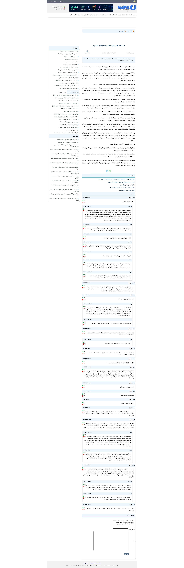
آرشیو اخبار (122, 31)
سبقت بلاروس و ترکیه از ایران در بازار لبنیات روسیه (122, 187)
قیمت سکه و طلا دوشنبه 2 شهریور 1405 (68, 103)
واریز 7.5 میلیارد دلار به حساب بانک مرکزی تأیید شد (66, 133)
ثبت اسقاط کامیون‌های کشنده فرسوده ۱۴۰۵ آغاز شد (66, 86)
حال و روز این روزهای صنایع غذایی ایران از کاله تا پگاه (121, 182)
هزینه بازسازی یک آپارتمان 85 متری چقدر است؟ (66, 98)
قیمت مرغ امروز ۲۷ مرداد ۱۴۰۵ (71, 130)
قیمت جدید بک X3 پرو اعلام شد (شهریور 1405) (67, 80)
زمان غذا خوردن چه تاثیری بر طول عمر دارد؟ (68, 142)
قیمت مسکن (104, 15)
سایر (71, 15)
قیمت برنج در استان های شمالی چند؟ (69, 51)
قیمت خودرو (121, 15)
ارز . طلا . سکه (128, 15)
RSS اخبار (130, 31)
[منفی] (82, 202)
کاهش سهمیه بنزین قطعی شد (71, 111)
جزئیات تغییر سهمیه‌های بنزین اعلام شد (69, 88)
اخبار (134, 15)
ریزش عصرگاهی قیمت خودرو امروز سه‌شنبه (68, 83)
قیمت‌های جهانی (78, 15)
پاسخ (130, 197)
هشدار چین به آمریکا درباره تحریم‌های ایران (68, 70)
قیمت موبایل (97, 15)
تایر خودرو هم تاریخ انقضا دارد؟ (126, 190)
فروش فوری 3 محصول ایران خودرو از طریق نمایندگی (66, 114)
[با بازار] (91, 8)
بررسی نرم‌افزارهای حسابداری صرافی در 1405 (67, 139)
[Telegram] (107, 172)
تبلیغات (55, 1)
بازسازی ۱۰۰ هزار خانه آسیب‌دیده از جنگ (68, 67)
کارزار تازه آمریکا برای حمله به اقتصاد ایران (68, 78)
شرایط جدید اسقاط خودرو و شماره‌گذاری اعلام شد (66, 72)
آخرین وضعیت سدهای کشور (71, 59)
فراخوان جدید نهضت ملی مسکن (70, 62)
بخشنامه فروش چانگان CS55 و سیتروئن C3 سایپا (66, 117)
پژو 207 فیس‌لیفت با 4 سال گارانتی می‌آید (68, 101)
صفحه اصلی (60, 1)
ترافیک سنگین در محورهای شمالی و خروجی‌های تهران (65, 75)
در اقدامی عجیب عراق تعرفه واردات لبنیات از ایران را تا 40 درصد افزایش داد (116, 179)
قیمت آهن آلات (113, 15)
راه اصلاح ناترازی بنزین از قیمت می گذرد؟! (68, 54)
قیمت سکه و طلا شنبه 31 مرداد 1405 (69, 109)
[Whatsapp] (110, 172)
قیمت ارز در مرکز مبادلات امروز (71, 56)
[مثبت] (82, 200)
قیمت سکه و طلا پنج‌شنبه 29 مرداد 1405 (68, 122)
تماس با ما (51, 1)
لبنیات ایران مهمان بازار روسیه (127, 185)
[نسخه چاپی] (87, 51)
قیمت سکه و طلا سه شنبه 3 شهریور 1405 (68, 119)
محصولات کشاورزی (88, 15)
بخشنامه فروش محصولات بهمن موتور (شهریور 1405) (65, 95)
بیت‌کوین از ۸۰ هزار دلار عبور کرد (70, 64)
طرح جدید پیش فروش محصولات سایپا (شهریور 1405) (65, 106)
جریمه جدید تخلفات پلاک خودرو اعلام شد (68, 127)
